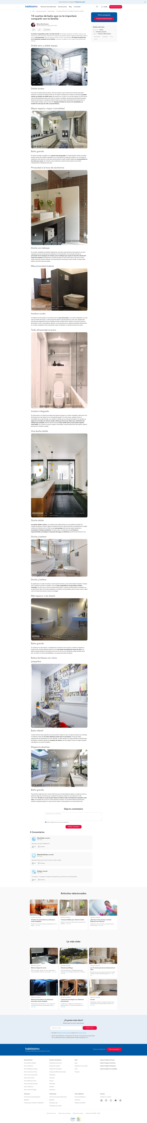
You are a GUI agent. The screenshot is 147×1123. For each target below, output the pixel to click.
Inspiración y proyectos (41, 11)
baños (34, 83)
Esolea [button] (34, 572)
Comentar (42, 846)
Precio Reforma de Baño (30, 1063)
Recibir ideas (89, 1028)
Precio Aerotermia (28, 1065)
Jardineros (52, 1077)
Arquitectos (52, 1089)
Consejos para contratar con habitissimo (34, 1102)
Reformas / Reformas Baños (104, 33)
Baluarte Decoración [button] (37, 240)
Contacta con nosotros (105, 1096)
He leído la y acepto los (69, 1033)
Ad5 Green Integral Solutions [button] (38, 725)
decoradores (105, 36)
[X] (110, 1100)
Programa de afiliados (80, 1102)
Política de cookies (78, 1113)
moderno (49, 240)
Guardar (48, 29)
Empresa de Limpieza (54, 1065)
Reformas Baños (51, 11)
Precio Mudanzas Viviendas (30, 1068)
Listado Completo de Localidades (108, 1068)
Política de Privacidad (64, 1033)
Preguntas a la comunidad (81, 1065)
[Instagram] (101, 1100)
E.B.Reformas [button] (35, 406)
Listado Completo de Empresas (108, 1065)
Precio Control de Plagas (30, 1089)
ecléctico (51, 513)
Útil (35, 846)
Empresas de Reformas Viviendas (57, 1071)
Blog (34, 11)
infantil (52, 725)
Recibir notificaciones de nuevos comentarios (57, 822)
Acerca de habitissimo (80, 1096)
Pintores (51, 1080)
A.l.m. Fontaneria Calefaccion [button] (38, 306)
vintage (39, 83)
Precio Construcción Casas (30, 1071)
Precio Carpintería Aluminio (31, 1083)
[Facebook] (106, 1100)
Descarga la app (53, 1102)
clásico (39, 146)
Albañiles (51, 1086)
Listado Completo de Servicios (107, 1063)
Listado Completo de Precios (107, 1060)
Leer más (38, 925)
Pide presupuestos (116, 6)
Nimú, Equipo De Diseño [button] (37, 513)
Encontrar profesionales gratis (104, 18)
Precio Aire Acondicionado (31, 1074)
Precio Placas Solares (29, 1077)
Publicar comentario (73, 826)
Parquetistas (52, 1074)
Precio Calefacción (28, 1086)
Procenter (77, 1071)
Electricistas (52, 1083)
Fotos (76, 1068)
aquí (87, 1037)
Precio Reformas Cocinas (30, 1080)
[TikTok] (120, 1100)
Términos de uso (81, 1033)
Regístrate (26, 1099)
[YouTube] (115, 1100)
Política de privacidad (64, 1113)
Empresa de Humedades (55, 1068)
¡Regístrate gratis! (80, 2)
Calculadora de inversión (55, 1105)
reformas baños (97, 36)
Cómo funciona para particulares (32, 1096)
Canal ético (77, 1099)
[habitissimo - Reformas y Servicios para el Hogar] (31, 6)
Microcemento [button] (36, 636)
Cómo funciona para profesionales (57, 1096)
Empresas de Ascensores (55, 1063)
